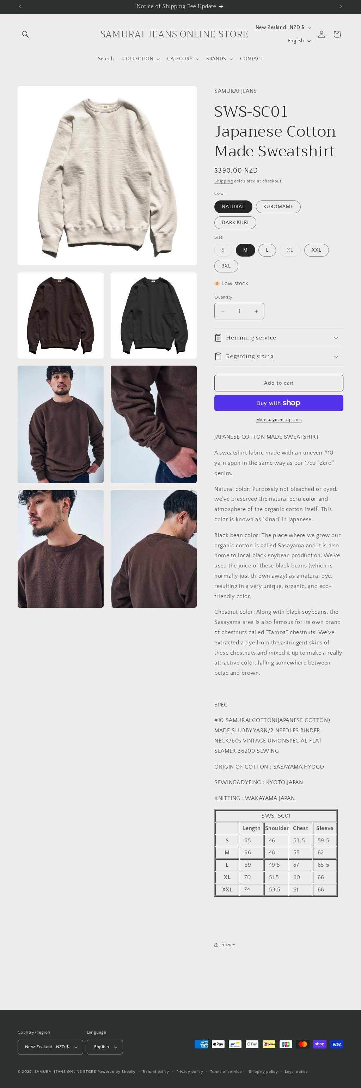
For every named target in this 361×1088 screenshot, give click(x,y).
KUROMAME (278, 207)
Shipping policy (263, 1072)
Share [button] (228, 945)
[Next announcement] (341, 6)
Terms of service (226, 1072)
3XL (226, 266)
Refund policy (156, 1072)
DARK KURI (235, 223)
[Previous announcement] (20, 6)
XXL (317, 250)
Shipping (223, 181)
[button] (25, 34)
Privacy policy (189, 1072)
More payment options (279, 419)
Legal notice (296, 1072)
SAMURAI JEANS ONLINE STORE (65, 1072)
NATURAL (233, 207)
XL (294, 252)
